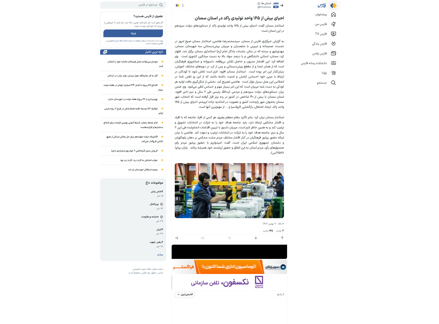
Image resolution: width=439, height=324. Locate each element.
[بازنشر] (202, 238)
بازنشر (280, 231)
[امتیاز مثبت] (282, 238)
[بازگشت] (281, 5)
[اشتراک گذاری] (177, 238)
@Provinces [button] (264, 7)
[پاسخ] (230, 238)
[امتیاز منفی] (256, 238)
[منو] (183, 5)
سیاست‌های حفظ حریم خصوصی (120, 40)
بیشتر (160, 254)
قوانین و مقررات (157, 43)
